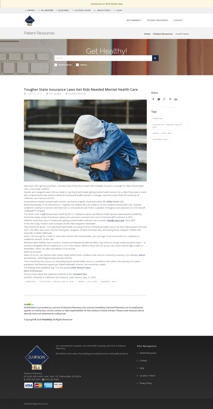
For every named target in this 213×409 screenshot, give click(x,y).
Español (31, 10)
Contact (143, 360)
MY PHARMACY (134, 20)
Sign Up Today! (104, 10)
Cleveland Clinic (80, 274)
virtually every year (115, 220)
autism (142, 255)
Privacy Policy (145, 383)
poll (43, 214)
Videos (83, 64)
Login (119, 10)
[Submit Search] (155, 58)
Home (147, 33)
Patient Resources (163, 33)
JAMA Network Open (81, 267)
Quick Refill (63, 10)
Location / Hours (82, 10)
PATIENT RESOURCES (157, 20)
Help (141, 368)
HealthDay (47, 319)
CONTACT (178, 20)
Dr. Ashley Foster (111, 201)
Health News (65, 64)
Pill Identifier (47, 10)
